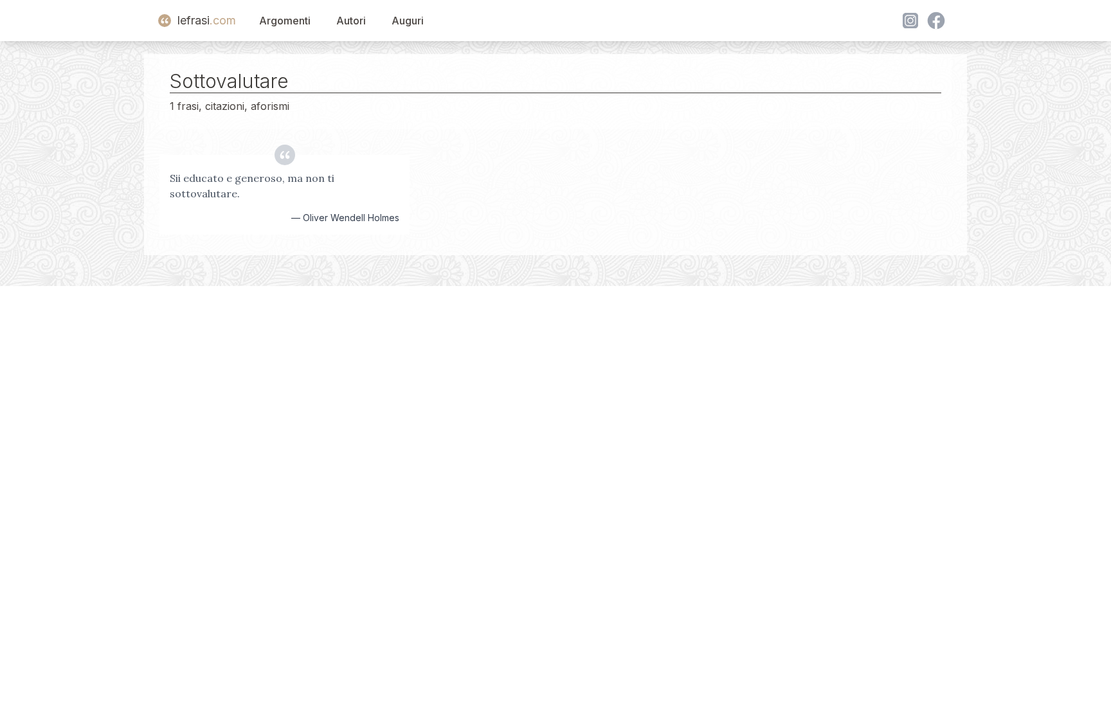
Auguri (408, 20)
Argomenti (285, 20)
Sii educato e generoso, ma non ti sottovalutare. (252, 186)
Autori (351, 20)
